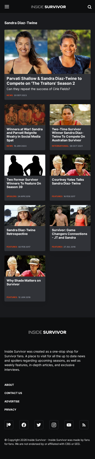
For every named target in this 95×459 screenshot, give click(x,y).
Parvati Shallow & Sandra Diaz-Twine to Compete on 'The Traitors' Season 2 (44, 81)
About (9, 384)
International (60, 146)
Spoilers (12, 196)
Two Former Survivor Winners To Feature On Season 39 (24, 183)
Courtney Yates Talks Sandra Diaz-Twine (68, 181)
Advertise (11, 401)
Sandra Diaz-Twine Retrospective (21, 232)
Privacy (10, 409)
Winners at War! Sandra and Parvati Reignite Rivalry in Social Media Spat (25, 134)
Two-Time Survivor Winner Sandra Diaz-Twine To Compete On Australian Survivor (68, 134)
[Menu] (10, 7)
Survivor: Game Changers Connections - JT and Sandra (69, 233)
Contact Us (13, 393)
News (10, 95)
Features (57, 196)
